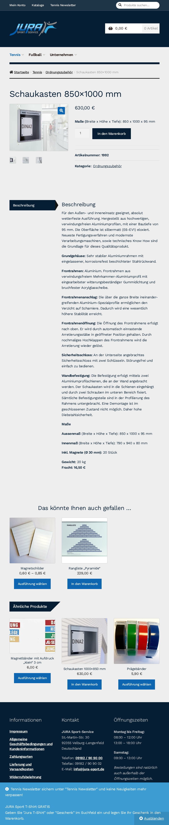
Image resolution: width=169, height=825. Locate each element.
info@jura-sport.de (89, 769)
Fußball (35, 55)
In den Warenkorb (111, 134)
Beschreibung (23, 205)
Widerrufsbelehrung (25, 777)
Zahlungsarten (21, 756)
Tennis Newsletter (63, 5)
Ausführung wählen (32, 584)
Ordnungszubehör (59, 72)
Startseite (21, 72)
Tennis (14, 55)
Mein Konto (17, 5)
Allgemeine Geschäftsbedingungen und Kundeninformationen (30, 744)
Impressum (18, 731)
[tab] (32, 205)
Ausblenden (154, 818)
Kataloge (38, 5)
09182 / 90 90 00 (89, 758)
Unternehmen (61, 55)
